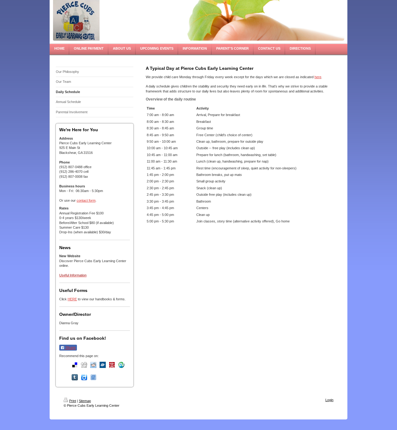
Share (70, 348)
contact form (86, 200)
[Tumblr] (75, 377)
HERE (72, 299)
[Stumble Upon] (121, 365)
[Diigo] (84, 377)
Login (329, 400)
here (317, 77)
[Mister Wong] (112, 365)
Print (72, 401)
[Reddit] (93, 365)
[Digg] (84, 365)
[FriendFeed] (93, 377)
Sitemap (85, 401)
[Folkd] (103, 365)
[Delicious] (75, 365)
